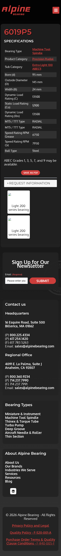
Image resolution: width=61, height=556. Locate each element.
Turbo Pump (14, 425)
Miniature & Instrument (22, 414)
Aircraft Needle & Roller (23, 432)
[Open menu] (56, 10)
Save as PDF (30, 172)
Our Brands (13, 466)
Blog (8, 481)
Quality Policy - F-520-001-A (30, 532)
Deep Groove (15, 429)
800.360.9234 (20, 376)
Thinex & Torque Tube (22, 421)
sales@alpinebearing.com (34, 346)
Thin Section (14, 436)
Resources (13, 477)
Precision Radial (43, 59)
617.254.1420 (19, 338)
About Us (12, 462)
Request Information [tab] (29, 183)
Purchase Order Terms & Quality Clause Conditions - (30, 541)
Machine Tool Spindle (41, 51)
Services (11, 474)
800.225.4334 (20, 335)
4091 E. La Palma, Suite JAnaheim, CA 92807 (23, 366)
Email (13, 274)
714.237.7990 (19, 380)
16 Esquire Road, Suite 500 (25, 322)
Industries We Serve (20, 470)
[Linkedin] (13, 491)
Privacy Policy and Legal (30, 525)
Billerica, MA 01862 (19, 326)
